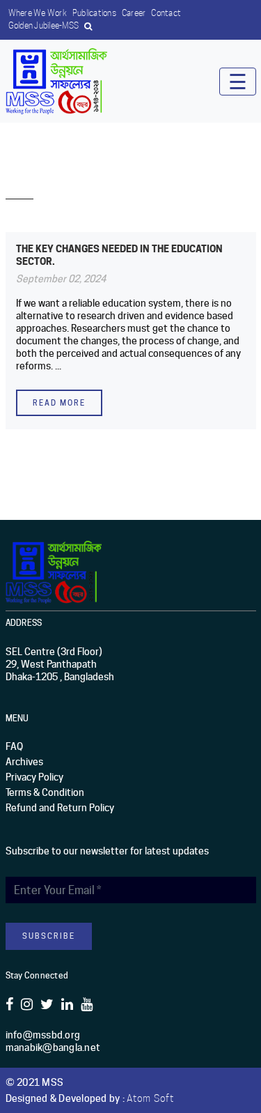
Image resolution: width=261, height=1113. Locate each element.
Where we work (37, 13)
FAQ (14, 746)
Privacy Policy (34, 777)
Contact (166, 13)
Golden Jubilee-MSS (43, 25)
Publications (94, 13)
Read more (59, 403)
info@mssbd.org (43, 1035)
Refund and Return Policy (60, 807)
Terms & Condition (45, 792)
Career (134, 13)
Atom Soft (150, 1098)
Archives (24, 761)
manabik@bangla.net (53, 1047)
